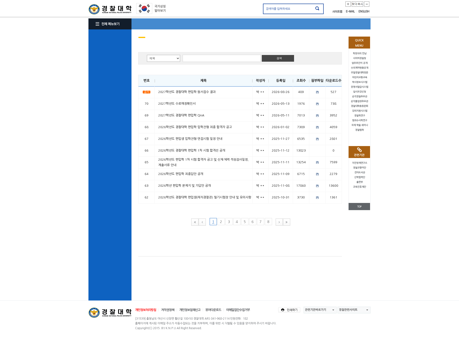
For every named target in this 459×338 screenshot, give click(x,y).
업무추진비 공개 (359, 63)
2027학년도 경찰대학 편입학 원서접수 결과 (187, 91)
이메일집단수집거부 (238, 309)
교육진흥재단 (359, 187)
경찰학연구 (359, 115)
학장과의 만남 (359, 53)
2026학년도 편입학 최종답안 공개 (180, 173)
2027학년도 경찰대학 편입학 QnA (181, 115)
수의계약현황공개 (359, 68)
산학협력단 (359, 177)
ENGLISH (364, 11)
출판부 (359, 182)
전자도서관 (359, 172)
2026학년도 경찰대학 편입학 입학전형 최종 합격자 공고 (195, 127)
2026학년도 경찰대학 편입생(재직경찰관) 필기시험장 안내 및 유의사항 (204, 197)
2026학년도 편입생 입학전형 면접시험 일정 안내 (190, 138)
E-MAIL (351, 11)
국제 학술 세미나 (359, 125)
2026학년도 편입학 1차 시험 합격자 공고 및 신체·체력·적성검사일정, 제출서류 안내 (203, 162)
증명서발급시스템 (359, 87)
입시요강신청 (359, 92)
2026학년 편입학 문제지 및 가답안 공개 (184, 185)
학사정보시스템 (359, 82)
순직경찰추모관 (359, 96)
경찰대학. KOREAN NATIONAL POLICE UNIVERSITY (109, 9)
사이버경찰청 (359, 58)
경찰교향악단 (359, 168)
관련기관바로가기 (315, 309)
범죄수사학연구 (359, 120)
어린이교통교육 (359, 77)
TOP (359, 207)
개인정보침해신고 (189, 309)
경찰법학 (359, 130)
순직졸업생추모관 (359, 101)
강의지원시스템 (359, 111)
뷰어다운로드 (213, 309)
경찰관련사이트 (348, 309)
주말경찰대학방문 (359, 72)
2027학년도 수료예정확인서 (177, 103)
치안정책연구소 (359, 163)
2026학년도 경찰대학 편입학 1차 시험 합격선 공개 (191, 150)
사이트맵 (338, 11)
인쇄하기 (289, 309)
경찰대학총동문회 (359, 106)
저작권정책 (167, 309)
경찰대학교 (109, 312)
